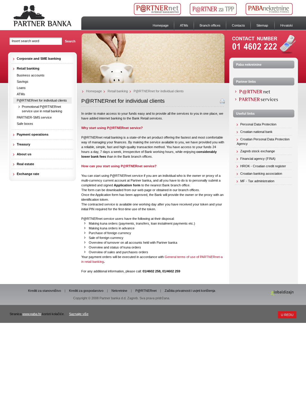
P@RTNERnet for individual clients (42, 100)
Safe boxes (25, 123)
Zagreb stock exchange (257, 151)
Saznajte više (78, 314)
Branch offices (210, 25)
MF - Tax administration (257, 181)
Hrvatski (286, 25)
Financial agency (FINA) (258, 158)
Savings (22, 81)
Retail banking (118, 91)
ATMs (184, 25)
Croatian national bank (256, 132)
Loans (21, 88)
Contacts (238, 25)
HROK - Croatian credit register (263, 166)
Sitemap (262, 25)
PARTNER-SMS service (34, 117)
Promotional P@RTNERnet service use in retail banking (42, 109)
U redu (287, 315)
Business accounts (31, 75)
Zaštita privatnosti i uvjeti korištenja (190, 290)
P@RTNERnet (146, 290)
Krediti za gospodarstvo (86, 290)
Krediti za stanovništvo (44, 290)
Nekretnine (119, 290)
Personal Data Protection (258, 124)
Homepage (161, 25)
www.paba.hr (31, 314)
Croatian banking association (261, 173)
